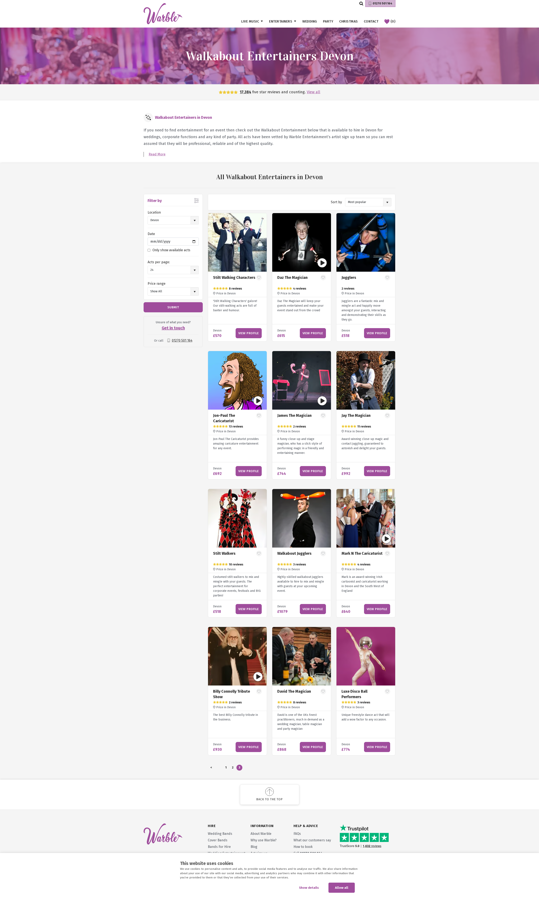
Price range (156, 284)
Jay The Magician (356, 415)
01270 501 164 (382, 3)
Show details (309, 888)
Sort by (336, 202)
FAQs (297, 834)
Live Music (250, 21)
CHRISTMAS (348, 21)
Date (151, 234)
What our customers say (312, 840)
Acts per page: (159, 262)
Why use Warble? (263, 840)
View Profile (248, 333)
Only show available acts (171, 250)
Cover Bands (217, 840)
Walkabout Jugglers (294, 553)
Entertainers (280, 21)
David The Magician (294, 691)
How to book (303, 847)
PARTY (328, 21)
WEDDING (309, 21)
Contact (371, 21)
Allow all (341, 888)
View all (313, 92)
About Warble (261, 834)
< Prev (211, 768)
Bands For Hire (219, 847)
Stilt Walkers (224, 553)
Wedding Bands (220, 834)
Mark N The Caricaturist (362, 553)
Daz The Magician (292, 277)
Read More (157, 154)
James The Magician (294, 415)
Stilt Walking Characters (234, 277)
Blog (254, 847)
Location (154, 212)
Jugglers (349, 277)
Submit (173, 307)
